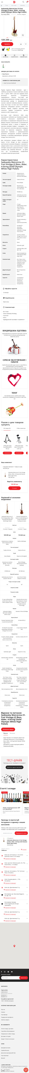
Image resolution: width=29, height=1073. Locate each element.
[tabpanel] (14, 26)
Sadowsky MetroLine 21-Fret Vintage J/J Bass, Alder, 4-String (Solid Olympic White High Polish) (16, 474)
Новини (3, 1012)
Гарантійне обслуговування (7, 1031)
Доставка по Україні (6, 1036)
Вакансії (3, 1058)
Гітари (6, 5)
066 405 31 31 (4, 996)
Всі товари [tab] (7, 428)
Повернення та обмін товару (8, 1034)
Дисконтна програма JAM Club (8, 1053)
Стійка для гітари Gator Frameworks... (19, 446)
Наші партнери (4, 1055)
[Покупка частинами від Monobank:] (3, 50)
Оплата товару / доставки (7, 1028)
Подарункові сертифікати (7, 1017)
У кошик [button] (14, 488)
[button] (23, 2)
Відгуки (5, 733)
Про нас (3, 1009)
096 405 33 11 (4, 995)
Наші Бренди (4, 1014)
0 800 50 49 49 (4, 992)
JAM (1, 5)
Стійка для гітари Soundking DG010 (7, 446)
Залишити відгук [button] (8, 729)
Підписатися (24, 977)
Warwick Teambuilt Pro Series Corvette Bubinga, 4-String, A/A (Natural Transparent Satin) (22, 519)
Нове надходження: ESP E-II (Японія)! (11, 808)
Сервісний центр (5, 1050)
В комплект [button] (7, 453)
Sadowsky (22, 5)
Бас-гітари (13, 5)
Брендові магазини (5, 1047)
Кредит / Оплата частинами (7, 1039)
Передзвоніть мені (21, 833)
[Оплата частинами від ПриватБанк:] (8, 50)
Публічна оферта (5, 1019)
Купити (7, 44)
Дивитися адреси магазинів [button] (14, 767)
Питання (12, 733)
